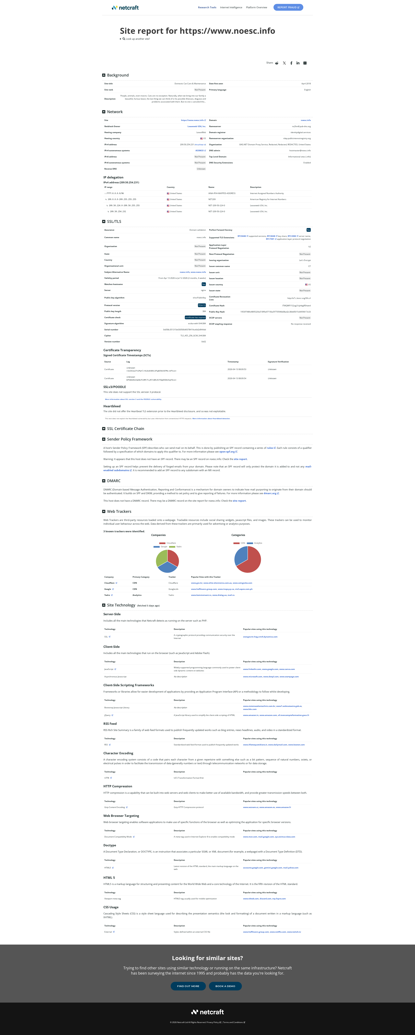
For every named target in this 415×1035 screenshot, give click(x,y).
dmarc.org (270, 493)
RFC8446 (242, 236)
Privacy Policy (213, 1022)
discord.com (265, 898)
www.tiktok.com (251, 898)
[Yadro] (111, 595)
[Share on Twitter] (284, 62)
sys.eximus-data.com (285, 836)
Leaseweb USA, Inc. (197, 126)
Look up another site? (137, 38)
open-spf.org (227, 451)
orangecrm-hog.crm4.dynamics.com (260, 636)
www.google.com (270, 669)
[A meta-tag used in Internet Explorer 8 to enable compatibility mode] (133, 836)
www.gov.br (196, 583)
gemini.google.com (273, 867)
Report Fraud (287, 7)
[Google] (113, 589)
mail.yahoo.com (290, 867)
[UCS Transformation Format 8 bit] (111, 777)
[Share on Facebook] (291, 62)
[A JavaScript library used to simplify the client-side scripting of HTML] (112, 715)
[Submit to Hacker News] (304, 62)
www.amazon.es (267, 807)
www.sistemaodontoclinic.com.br (259, 706)
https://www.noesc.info (192, 120)
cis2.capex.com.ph (244, 589)
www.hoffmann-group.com (204, 589)
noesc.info (306, 120)
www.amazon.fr (283, 807)
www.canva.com (287, 669)
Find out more (188, 986)
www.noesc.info (198, 272)
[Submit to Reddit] (276, 62)
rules (270, 447)
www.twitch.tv (294, 931)
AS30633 (200, 150)
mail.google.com (266, 836)
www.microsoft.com (252, 676)
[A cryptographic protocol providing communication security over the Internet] (109, 636)
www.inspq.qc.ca (226, 589)
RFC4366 (292, 236)
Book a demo (225, 986)
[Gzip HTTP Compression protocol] (126, 807)
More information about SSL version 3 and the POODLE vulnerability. (133, 399)
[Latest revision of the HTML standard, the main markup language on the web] (112, 867)
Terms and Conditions (233, 1022)
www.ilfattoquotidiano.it (255, 744)
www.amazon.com (268, 715)
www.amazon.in (251, 715)
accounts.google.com (253, 867)
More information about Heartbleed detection (211, 418)
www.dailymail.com (277, 744)
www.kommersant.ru (201, 595)
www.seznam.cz (250, 807)
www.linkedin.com (252, 669)
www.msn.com (250, 836)
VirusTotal (199, 145)
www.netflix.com (278, 931)
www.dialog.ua (219, 595)
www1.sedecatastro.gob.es (289, 706)
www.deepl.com (271, 676)
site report (240, 459)
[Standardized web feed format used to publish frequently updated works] (109, 744)
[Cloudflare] (116, 583)
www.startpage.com (289, 676)
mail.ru (231, 595)
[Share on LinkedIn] (297, 62)
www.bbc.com (250, 709)
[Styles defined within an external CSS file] (113, 931)
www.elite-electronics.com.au (217, 583)
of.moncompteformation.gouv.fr (293, 715)
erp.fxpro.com (279, 898)
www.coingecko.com (242, 583)
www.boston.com (296, 744)
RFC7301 (270, 239)
